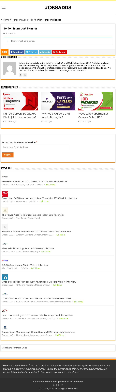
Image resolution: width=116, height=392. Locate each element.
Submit (7, 154)
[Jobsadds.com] (58, 7)
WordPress (52, 381)
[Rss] (54, 385)
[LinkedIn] (59, 385)
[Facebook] (56, 385)
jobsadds (78, 381)
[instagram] (62, 385)
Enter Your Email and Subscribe (19, 142)
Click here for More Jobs (14, 347)
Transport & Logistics (22, 19)
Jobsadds (10, 33)
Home (6, 19)
